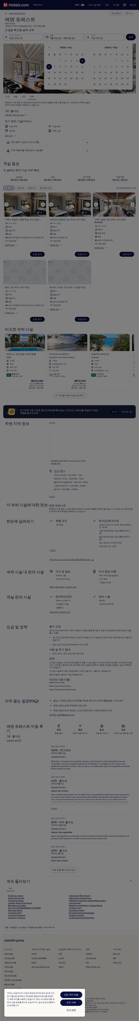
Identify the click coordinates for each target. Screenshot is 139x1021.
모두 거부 (71, 1002)
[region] (44, 1002)
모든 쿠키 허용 (71, 994)
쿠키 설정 (71, 1010)
